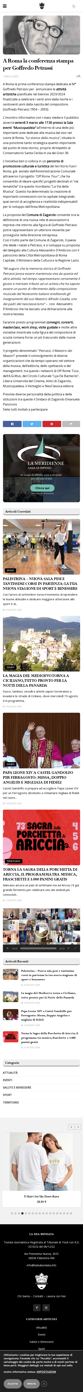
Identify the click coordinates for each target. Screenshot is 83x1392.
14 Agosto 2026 (13, 706)
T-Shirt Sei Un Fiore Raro (41, 1197)
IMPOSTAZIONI (46, 1372)
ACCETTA (13, 1383)
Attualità (10, 1072)
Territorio (13, 861)
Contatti (38, 1296)
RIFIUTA (31, 1383)
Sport (10, 570)
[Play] (8, 948)
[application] (41, 930)
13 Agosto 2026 (13, 900)
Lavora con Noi (56, 1296)
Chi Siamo (24, 1296)
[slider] (38, 948)
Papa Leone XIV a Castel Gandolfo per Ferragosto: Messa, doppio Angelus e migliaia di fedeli (38, 777)
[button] (41, 930)
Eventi (10, 667)
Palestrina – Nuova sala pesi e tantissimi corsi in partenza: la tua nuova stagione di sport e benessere (40, 584)
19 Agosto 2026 (13, 609)
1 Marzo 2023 (10, 76)
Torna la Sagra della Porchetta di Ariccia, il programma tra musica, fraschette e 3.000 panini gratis (40, 874)
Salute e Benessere (17, 1087)
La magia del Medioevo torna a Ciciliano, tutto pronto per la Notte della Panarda (36, 680)
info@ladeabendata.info (41, 1265)
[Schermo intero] (75, 948)
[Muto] (68, 948)
